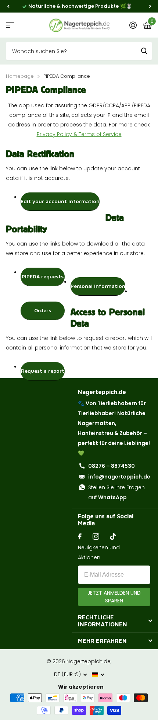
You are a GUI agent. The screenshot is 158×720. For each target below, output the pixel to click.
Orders (42, 310)
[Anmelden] (133, 25)
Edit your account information (60, 201)
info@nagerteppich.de (119, 476)
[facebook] (80, 536)
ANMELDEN (114, 597)
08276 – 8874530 (111, 466)
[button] (8, 6)
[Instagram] (96, 536)
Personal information (98, 286)
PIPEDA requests (43, 276)
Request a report (42, 371)
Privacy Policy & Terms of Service (79, 134)
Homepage (20, 76)
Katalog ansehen (10, 25)
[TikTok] (113, 536)
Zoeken (144, 51)
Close (115, 620)
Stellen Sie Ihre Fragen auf (116, 492)
